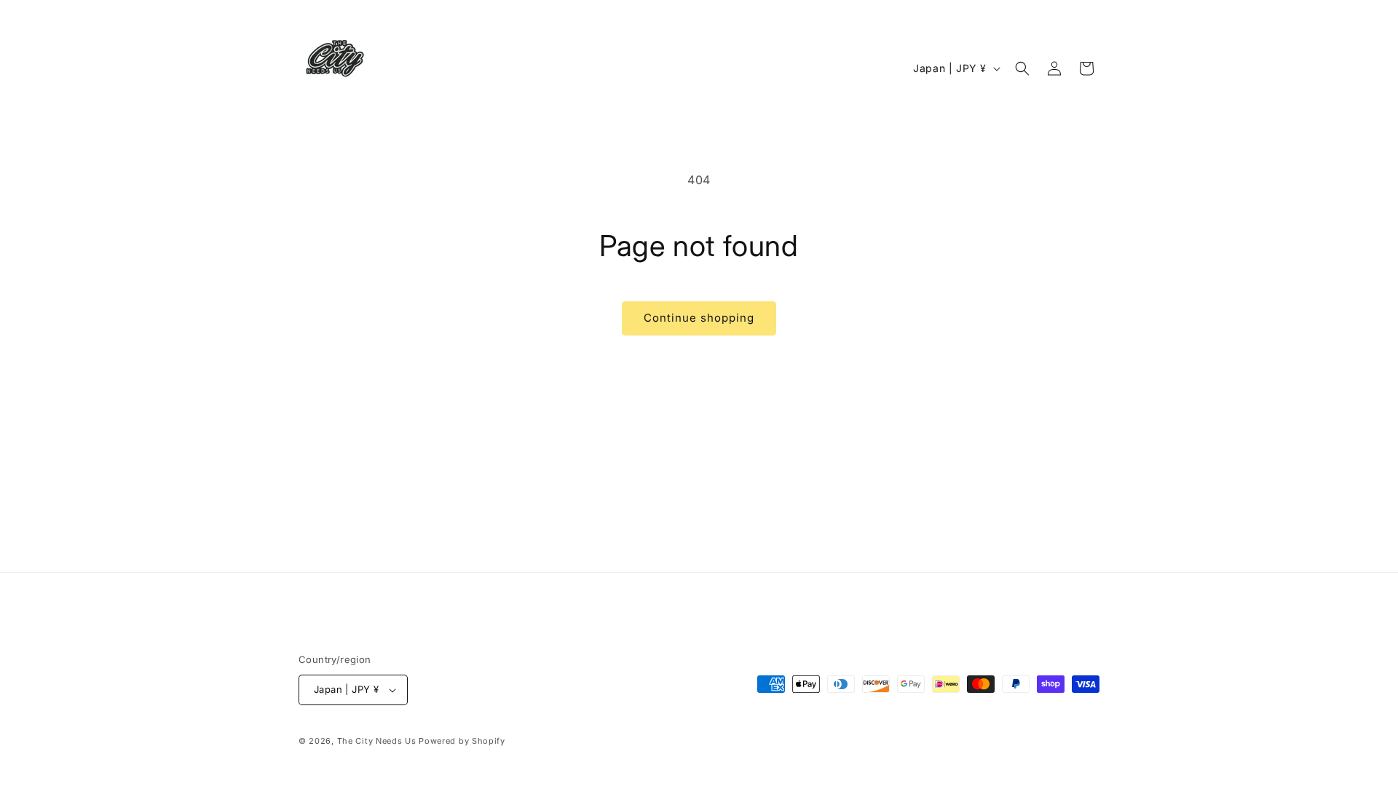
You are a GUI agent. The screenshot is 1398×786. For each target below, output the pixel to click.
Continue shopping (699, 318)
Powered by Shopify (462, 741)
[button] (1022, 68)
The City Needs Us (376, 741)
